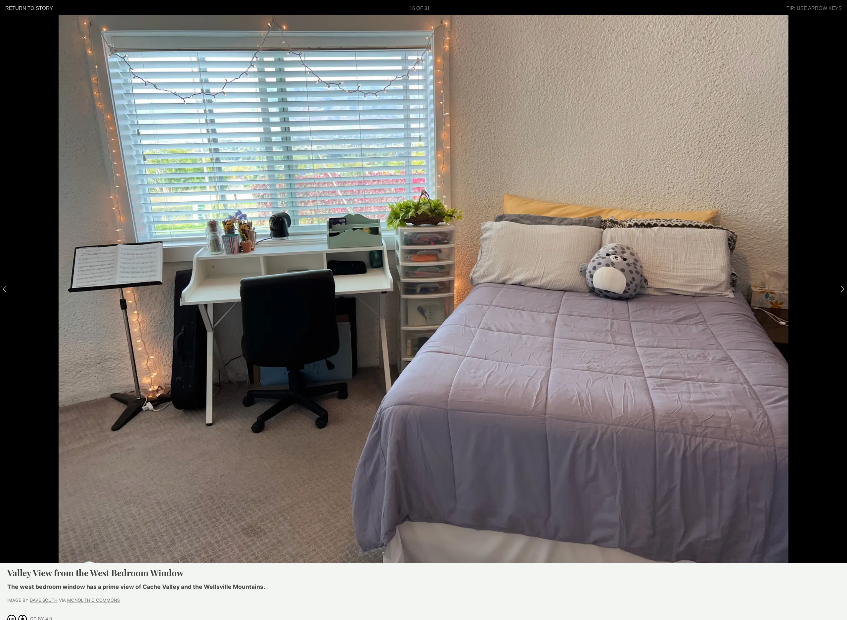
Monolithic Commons (93, 600)
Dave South (44, 600)
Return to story (29, 8)
